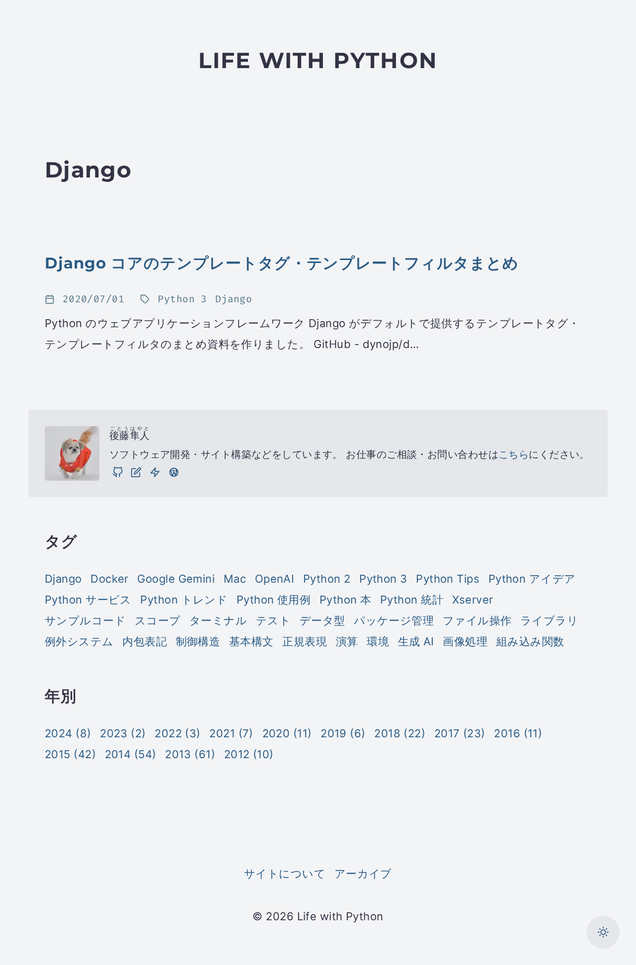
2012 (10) (249, 754)
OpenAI (275, 578)
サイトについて (284, 873)
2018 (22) (399, 733)
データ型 (322, 620)
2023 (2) (123, 733)
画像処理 (465, 641)
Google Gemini (176, 578)
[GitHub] (117, 472)
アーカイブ (363, 873)
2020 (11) (287, 733)
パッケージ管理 (394, 620)
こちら (513, 454)
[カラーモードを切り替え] (603, 932)
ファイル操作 (477, 620)
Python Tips (447, 578)
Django (63, 578)
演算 (347, 641)
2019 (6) (343, 733)
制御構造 (198, 641)
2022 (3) (178, 733)
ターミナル (218, 620)
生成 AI (416, 641)
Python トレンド (184, 599)
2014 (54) (131, 754)
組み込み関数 (530, 641)
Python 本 (345, 599)
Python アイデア (532, 578)
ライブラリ (549, 620)
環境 (378, 641)
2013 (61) (190, 754)
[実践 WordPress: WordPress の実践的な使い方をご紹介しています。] (173, 472)
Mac (235, 578)
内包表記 (144, 641)
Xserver (472, 599)
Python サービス (88, 599)
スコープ (158, 620)
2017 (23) (459, 733)
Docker (109, 578)
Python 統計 (411, 599)
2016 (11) (518, 733)
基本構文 (251, 641)
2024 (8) (68, 733)
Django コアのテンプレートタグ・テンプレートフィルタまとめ (282, 263)
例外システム (79, 641)
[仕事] (155, 472)
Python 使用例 (274, 599)
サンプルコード (85, 620)
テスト (273, 620)
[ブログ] (136, 472)
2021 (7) (231, 733)
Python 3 (383, 578)
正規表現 (304, 641)
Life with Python (318, 60)
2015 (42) (70, 754)
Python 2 (327, 578)
